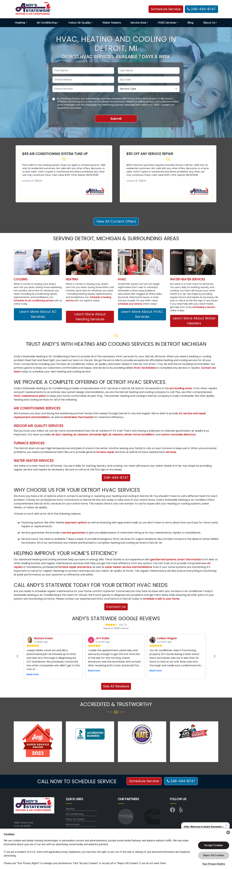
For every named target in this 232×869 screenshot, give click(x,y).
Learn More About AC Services (38, 314)
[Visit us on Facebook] (172, 811)
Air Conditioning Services (37, 408)
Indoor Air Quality (75, 819)
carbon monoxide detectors (178, 434)
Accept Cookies (213, 845)
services (170, 452)
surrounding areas (181, 388)
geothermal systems (163, 559)
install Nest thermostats (78, 417)
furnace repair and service (74, 567)
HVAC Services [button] (167, 22)
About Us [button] (209, 22)
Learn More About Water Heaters (194, 321)
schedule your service (130, 303)
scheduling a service (203, 307)
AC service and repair (192, 413)
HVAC (122, 279)
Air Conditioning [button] (47, 22)
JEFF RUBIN (102, 638)
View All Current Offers (116, 221)
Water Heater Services (187, 279)
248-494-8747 (203, 9)
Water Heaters (111, 22)
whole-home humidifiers (139, 434)
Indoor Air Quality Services (38, 425)
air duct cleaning (62, 434)
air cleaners (80, 434)
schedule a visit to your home (161, 599)
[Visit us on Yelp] (181, 811)
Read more (33, 674)
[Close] (228, 832)
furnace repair (105, 452)
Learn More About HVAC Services (142, 314)
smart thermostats (189, 559)
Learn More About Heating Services (90, 317)
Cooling (20, 279)
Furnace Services (29, 443)
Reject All (213, 855)
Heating (72, 279)
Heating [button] (20, 22)
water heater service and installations (128, 567)
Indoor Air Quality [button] (79, 22)
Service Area (73, 824)
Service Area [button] (138, 22)
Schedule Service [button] (166, 9)
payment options (76, 522)
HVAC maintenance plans (30, 396)
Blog (190, 22)
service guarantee (73, 532)
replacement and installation (32, 417)
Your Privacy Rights (213, 863)
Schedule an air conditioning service (34, 300)
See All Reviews (116, 686)
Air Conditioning (74, 814)
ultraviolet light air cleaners (106, 434)
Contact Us (116, 606)
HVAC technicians (145, 368)
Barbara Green (43, 638)
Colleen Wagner (167, 638)
